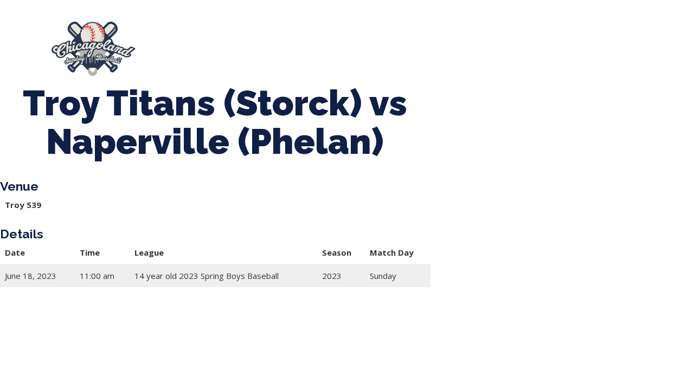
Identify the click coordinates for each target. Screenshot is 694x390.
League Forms (285, 54)
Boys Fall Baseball (489, 43)
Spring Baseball (251, 43)
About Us (181, 43)
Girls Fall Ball (572, 43)
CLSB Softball (406, 43)
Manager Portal (204, 54)
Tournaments (331, 43)
